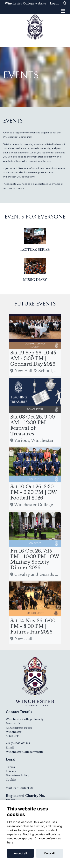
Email (10, 747)
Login (54, 3)
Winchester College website (25, 3)
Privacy (11, 771)
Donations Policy (17, 775)
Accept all (20, 853)
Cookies (11, 779)
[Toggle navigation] (63, 10)
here (10, 842)
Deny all (49, 853)
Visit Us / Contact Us (19, 788)
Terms (10, 767)
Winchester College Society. (19, 176)
